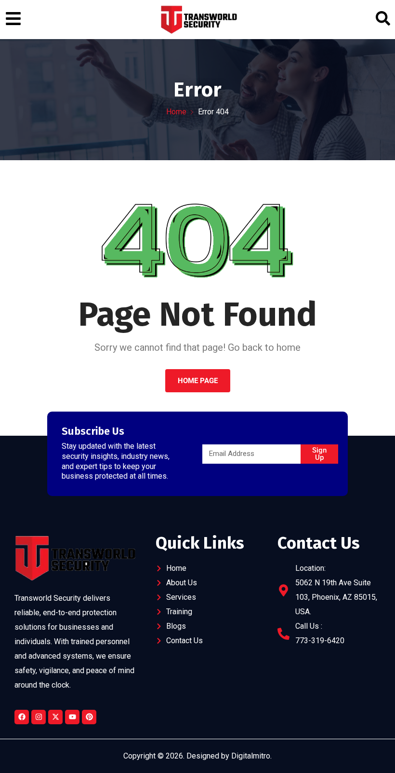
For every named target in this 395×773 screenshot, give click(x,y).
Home (176, 111)
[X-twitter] (55, 717)
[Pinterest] (89, 717)
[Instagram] (38, 717)
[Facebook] (21, 717)
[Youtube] (72, 717)
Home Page (198, 380)
